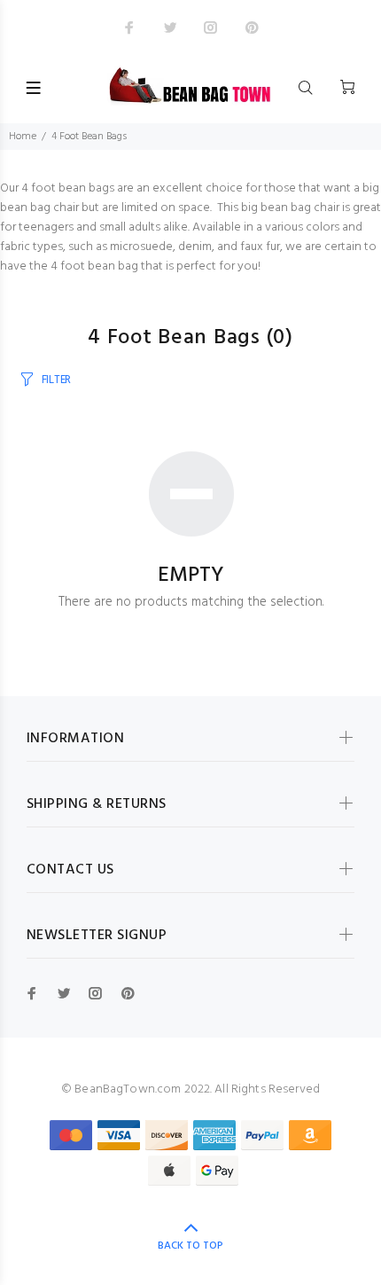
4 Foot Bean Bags (89, 136)
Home (22, 136)
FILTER (56, 380)
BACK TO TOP (190, 1246)
